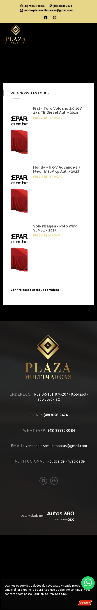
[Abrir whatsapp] (88, 583)
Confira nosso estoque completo (35, 289)
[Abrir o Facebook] (45, 17)
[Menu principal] (88, 33)
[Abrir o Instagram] (55, 17)
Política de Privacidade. (49, 593)
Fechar (85, 602)
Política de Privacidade (66, 461)
